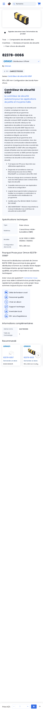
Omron (8, 66)
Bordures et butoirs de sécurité (26, 43)
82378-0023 (29, 357)
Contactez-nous (30, 278)
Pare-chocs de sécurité (15, 46)
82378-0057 (8, 357)
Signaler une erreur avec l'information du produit (23, 33)
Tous (4, 39)
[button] (21, 18)
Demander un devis (10, 360)
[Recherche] (14, 4)
